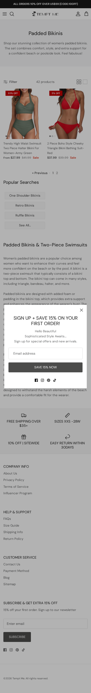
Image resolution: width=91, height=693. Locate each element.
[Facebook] (36, 380)
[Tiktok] (54, 380)
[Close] (81, 310)
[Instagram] (42, 380)
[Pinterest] (48, 380)
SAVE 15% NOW (45, 367)
